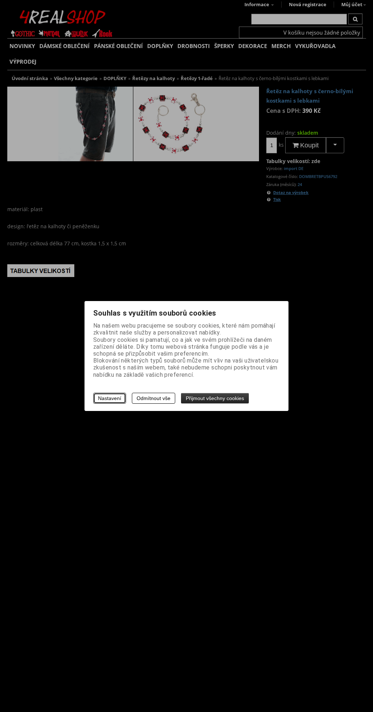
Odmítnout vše (153, 398)
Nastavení (109, 398)
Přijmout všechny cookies (215, 398)
